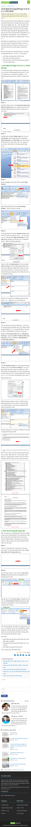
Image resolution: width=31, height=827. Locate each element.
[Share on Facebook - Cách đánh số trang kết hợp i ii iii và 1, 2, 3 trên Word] (15, 655)
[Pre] (26, 701)
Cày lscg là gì (13, 732)
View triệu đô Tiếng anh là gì (16, 752)
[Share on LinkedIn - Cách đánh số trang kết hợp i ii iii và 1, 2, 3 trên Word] (20, 655)
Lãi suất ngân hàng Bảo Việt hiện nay (19, 738)
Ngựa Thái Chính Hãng (22, 805)
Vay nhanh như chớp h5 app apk (18, 764)
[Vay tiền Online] (13, 2)
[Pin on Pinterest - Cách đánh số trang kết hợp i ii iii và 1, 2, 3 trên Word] (23, 655)
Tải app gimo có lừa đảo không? (17, 758)
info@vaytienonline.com (9, 795)
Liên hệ (3, 813)
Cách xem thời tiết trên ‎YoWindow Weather (14, 669)
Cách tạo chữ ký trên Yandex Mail (12, 675)
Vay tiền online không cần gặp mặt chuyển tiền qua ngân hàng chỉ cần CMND (18, 746)
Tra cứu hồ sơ (20, 813)
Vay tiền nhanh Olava (22, 810)
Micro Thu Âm (20, 807)
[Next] (27, 701)
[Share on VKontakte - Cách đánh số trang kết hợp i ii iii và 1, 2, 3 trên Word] (26, 655)
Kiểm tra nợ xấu (5, 810)
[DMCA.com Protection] (15, 823)
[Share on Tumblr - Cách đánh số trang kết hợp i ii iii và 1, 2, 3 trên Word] (29, 655)
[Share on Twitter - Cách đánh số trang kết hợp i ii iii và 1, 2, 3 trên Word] (17, 655)
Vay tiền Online (20, 769)
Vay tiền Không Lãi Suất (7, 807)
